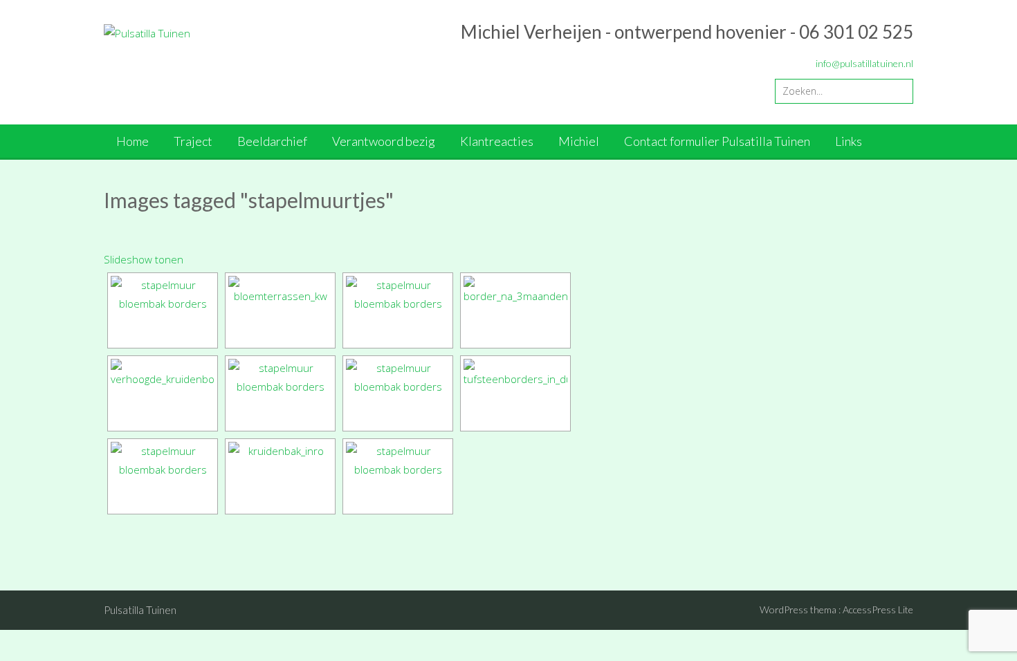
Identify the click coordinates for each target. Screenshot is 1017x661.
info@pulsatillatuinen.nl (864, 63)
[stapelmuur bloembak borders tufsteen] (398, 393)
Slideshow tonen (143, 259)
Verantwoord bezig (383, 141)
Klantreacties (496, 141)
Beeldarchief (272, 141)
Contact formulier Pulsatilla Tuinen (717, 141)
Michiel (578, 141)
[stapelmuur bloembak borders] (162, 310)
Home (132, 141)
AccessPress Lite (878, 609)
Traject (193, 141)
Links (848, 141)
